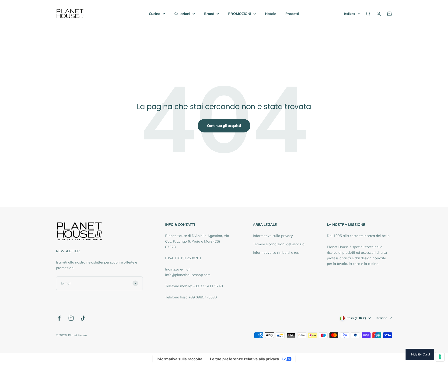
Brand (209, 13)
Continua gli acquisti (224, 125)
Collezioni (182, 13)
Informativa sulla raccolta (179, 359)
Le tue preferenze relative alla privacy (244, 359)
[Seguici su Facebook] (59, 318)
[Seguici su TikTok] (83, 318)
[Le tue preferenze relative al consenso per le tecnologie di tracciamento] (439, 356)
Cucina (154, 13)
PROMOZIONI (239, 13)
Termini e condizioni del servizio (278, 244)
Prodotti (292, 13)
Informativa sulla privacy (273, 235)
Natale (270, 13)
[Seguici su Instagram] (71, 318)
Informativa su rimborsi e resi (276, 252)
